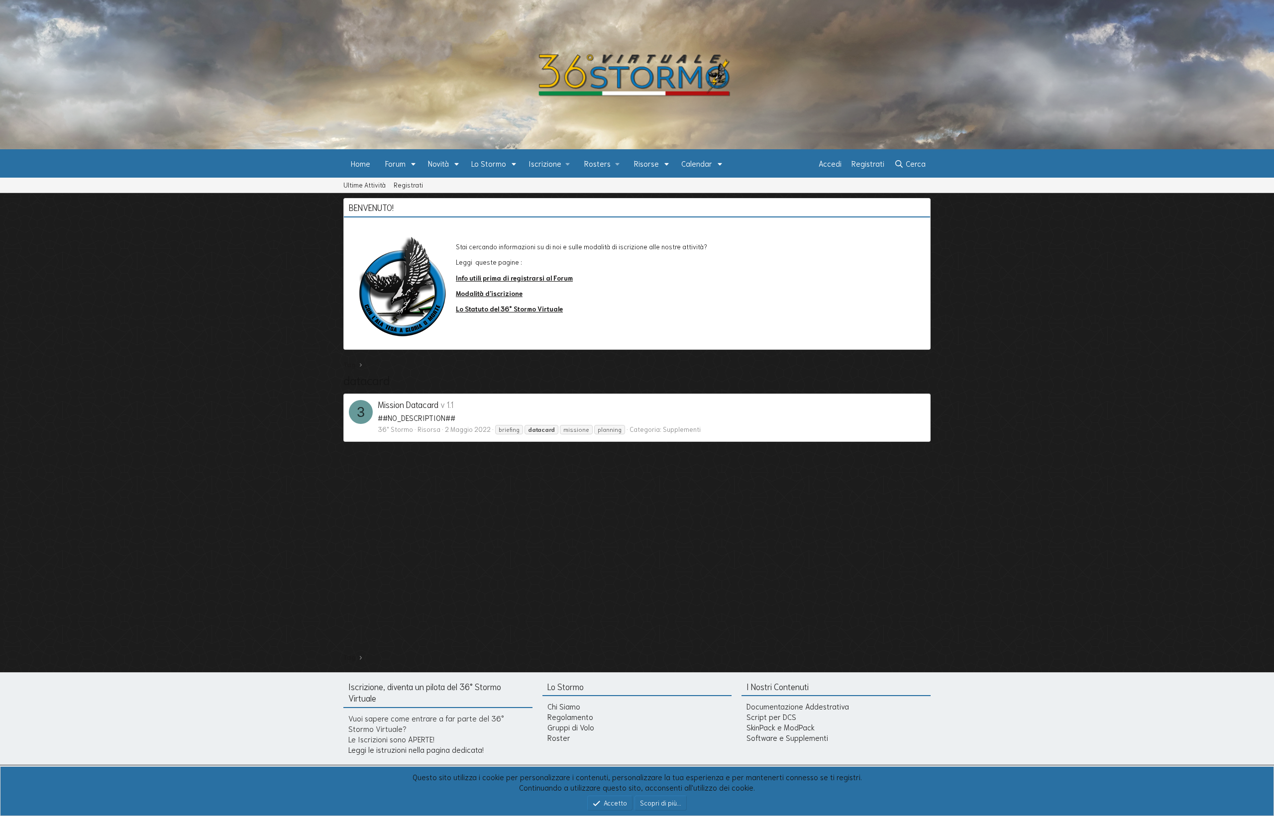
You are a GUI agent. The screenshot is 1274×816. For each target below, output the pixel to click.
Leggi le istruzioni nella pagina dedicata (415, 749)
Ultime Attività (364, 185)
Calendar (696, 163)
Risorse (646, 163)
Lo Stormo (488, 163)
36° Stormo (395, 429)
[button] (414, 163)
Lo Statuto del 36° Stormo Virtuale (509, 309)
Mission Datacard (408, 404)
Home (360, 163)
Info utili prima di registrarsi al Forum (514, 278)
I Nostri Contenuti (777, 686)
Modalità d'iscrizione (489, 293)
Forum (395, 163)
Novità (438, 163)
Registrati (408, 185)
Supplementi (682, 429)
